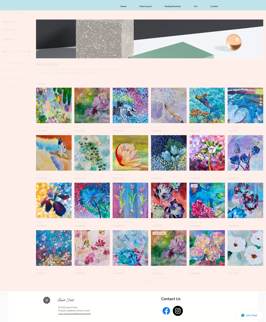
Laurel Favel (65, 300)
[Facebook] (166, 311)
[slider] (3, 51)
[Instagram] (178, 311)
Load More (149, 281)
